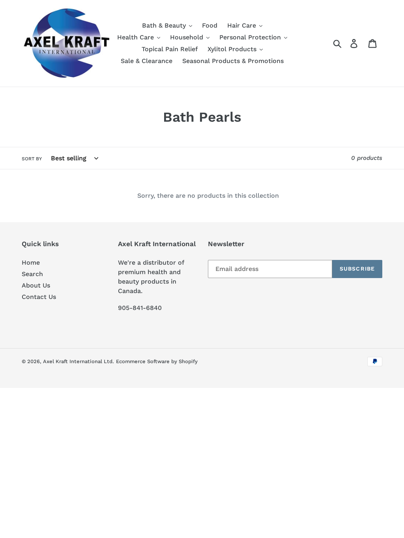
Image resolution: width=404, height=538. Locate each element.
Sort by (32, 158)
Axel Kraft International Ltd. (78, 361)
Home (31, 262)
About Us (36, 285)
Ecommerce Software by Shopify (157, 361)
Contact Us (39, 297)
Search (32, 274)
